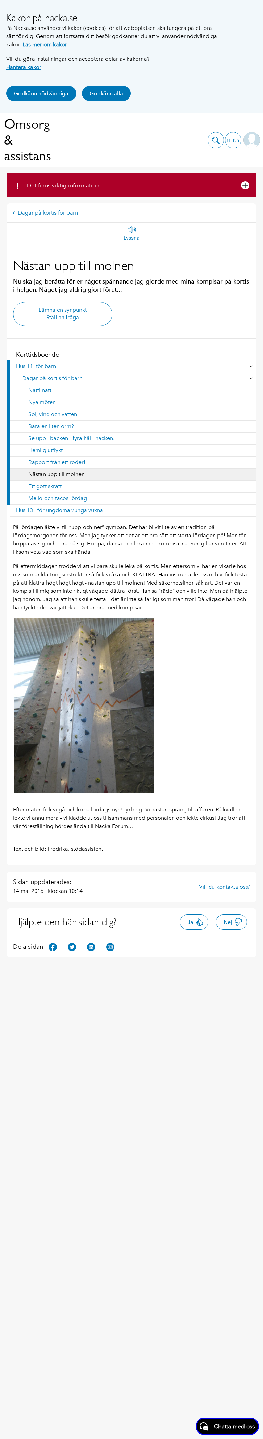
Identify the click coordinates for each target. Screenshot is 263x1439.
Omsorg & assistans (27, 139)
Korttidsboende (37, 354)
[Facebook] (53, 946)
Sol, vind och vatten (52, 414)
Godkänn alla (106, 93)
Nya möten (42, 402)
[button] (216, 140)
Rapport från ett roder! (56, 462)
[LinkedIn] (91, 946)
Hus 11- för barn (36, 366)
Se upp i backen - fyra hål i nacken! (71, 438)
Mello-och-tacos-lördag (57, 498)
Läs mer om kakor (45, 44)
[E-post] (110, 946)
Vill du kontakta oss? (224, 886)
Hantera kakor (23, 67)
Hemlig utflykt (45, 450)
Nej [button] (228, 922)
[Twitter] (72, 946)
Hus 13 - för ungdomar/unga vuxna (59, 510)
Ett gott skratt (45, 486)
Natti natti (40, 390)
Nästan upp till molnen (56, 474)
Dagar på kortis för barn (48, 212)
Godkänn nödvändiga (41, 93)
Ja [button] (190, 922)
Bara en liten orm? (51, 426)
